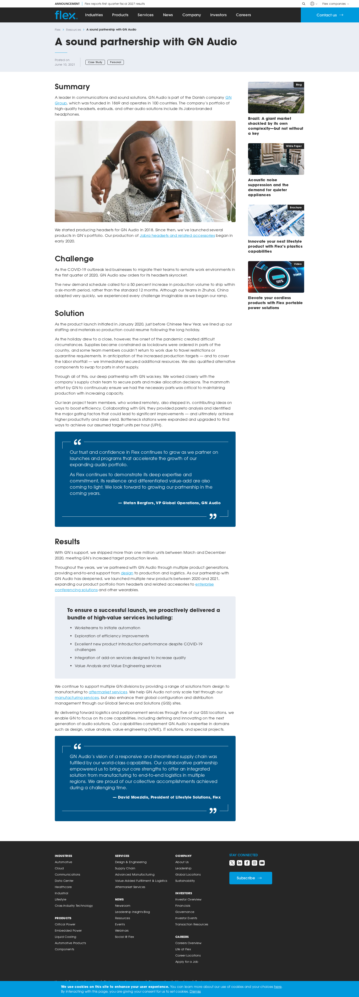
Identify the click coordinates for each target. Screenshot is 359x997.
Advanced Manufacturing (134, 874)
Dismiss (195, 991)
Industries (94, 14)
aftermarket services (108, 692)
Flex (57, 29)
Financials (182, 905)
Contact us (327, 15)
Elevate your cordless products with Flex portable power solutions (275, 302)
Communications (67, 874)
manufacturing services (77, 697)
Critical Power (65, 924)
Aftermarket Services (130, 887)
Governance (184, 912)
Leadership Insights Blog (132, 912)
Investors (218, 14)
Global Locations (187, 874)
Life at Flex (183, 949)
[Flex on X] (232, 863)
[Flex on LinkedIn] (239, 863)
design (127, 573)
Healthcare (63, 887)
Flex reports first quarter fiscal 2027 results (100, 4)
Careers (243, 14)
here (278, 987)
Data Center (64, 880)
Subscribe (246, 878)
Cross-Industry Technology (74, 905)
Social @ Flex (124, 936)
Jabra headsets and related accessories (177, 235)
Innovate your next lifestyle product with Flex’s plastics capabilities (275, 246)
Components (64, 949)
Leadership (183, 868)
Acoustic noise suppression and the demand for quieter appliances (268, 187)
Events (120, 924)
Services (146, 14)
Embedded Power (68, 930)
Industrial (61, 893)
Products (120, 14)
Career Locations (187, 955)
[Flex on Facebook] (247, 863)
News (168, 14)
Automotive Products (70, 943)
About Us (182, 862)
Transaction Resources (191, 924)
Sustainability (185, 880)
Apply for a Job (186, 961)
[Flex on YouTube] (262, 863)
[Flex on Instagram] (254, 863)
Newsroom (122, 905)
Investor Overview (188, 899)
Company (191, 14)
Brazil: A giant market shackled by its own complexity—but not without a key (275, 126)
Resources (73, 29)
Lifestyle (60, 899)
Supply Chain (125, 868)
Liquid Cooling (65, 936)
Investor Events (186, 918)
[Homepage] (66, 15)
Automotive (63, 862)
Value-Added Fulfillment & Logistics (141, 880)
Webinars (122, 930)
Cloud (59, 868)
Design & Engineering (130, 862)
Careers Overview (188, 943)
